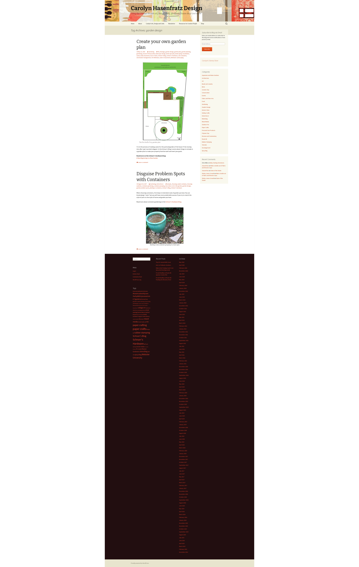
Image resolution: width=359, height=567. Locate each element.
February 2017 (183, 485)
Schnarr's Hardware (172, 55)
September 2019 (183, 407)
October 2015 (183, 529)
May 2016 (181, 508)
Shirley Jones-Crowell (208, 173)
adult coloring (140, 301)
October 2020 (183, 372)
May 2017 (181, 477)
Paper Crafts (205, 127)
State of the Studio (216, 170)
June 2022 (182, 314)
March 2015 (182, 546)
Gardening (151, 52)
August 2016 (182, 503)
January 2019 (182, 424)
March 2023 (182, 300)
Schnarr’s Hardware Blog (173, 202)
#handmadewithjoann (140, 293)
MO (147, 322)
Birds (203, 87)
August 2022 (182, 311)
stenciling (143, 351)
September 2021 (183, 340)
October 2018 (183, 430)
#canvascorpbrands (138, 291)
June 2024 (182, 277)
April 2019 (182, 419)
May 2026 (181, 262)
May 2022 (181, 317)
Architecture (205, 78)
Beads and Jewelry (207, 84)
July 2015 (181, 537)
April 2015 (182, 543)
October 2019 (183, 404)
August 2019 (182, 410)
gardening (139, 54)
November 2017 (183, 459)
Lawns (138, 55)
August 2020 (182, 378)
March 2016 (182, 514)
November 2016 (183, 494)
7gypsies (137, 299)
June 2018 (182, 439)
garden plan (177, 52)
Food (203, 101)
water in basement (165, 57)
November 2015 (183, 526)
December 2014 (183, 552)
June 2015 (182, 540)
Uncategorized (206, 148)
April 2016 (182, 511)
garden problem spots (142, 188)
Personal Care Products (208, 130)
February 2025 (183, 268)
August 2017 (182, 468)
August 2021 (182, 343)
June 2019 (182, 416)
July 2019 (181, 413)
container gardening (147, 186)
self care (146, 344)
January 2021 (182, 364)
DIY (158, 52)
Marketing (205, 119)
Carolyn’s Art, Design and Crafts (155, 24)
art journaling (147, 301)
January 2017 (182, 488)
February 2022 (183, 326)
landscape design (160, 54)
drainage (162, 52)
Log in (134, 271)
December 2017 (183, 456)
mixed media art (142, 322)
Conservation (205, 93)
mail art (147, 312)
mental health (136, 319)
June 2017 (182, 474)
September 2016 (183, 500)
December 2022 (183, 306)
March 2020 (182, 390)
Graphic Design (206, 107)
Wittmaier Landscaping (177, 57)
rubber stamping (142, 332)
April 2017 (182, 479)
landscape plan (170, 54)
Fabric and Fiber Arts (208, 98)
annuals (169, 184)
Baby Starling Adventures (217, 163)
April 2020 (182, 387)
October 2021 (183, 337)
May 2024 (181, 279)
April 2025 (182, 265)
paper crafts (139, 329)
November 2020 (183, 369)
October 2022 (183, 308)
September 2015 (183, 532)
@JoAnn (135, 301)
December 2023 (183, 291)
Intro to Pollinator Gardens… (164, 265)
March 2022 (182, 323)
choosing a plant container (179, 184)
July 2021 (181, 346)
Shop (202, 24)
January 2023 (182, 303)
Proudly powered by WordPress (140, 563)
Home (132, 24)
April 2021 (182, 355)
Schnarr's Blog (162, 55)
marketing (141, 314)
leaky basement (145, 55)
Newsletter (171, 24)
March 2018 (182, 448)
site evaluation (182, 55)
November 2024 (183, 271)
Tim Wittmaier (155, 57)
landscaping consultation (182, 54)
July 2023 (181, 294)
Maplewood (136, 314)
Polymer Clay (205, 133)
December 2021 (183, 332)
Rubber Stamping (207, 142)
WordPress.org (137, 280)
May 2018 (181, 442)
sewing (134, 346)
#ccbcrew (145, 291)
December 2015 (183, 523)
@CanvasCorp (144, 299)
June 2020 (182, 381)
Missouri (141, 319)
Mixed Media (205, 122)
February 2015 (183, 549)
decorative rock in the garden (173, 186)
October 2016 (183, 497)
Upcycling (204, 150)
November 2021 (183, 335)
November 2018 (183, 427)
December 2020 (183, 366)
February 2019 (183, 422)
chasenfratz (205, 166)
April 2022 (182, 320)
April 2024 (182, 282)
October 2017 (183, 462)
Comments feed (137, 277)
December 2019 (183, 398)
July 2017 (181, 471)
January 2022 (182, 329)
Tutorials (204, 145)
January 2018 (182, 453)
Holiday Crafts (206, 113)
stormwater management (143, 57)
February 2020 (183, 393)
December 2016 (183, 491)
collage (140, 308)
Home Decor (160, 184)
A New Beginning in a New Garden (147, 158)
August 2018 (182, 433)
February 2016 (183, 517)
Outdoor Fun (205, 124)
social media (140, 347)
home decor (141, 312)
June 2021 (182, 349)
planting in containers (156, 188)
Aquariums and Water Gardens (210, 75)
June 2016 (182, 506)
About (140, 24)
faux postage (138, 310)
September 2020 (183, 375)
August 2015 (182, 535)
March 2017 (182, 482)
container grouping (159, 186)
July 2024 (181, 274)
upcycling (138, 354)
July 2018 (181, 436)
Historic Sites (205, 110)
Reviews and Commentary (209, 136)
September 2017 (183, 465)
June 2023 (182, 297)
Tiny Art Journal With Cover (163, 262)
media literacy (146, 316)
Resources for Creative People (188, 24)
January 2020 (182, 395)
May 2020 (181, 384)
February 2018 (183, 451)
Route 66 (204, 139)
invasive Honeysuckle (149, 54)
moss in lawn (153, 55)
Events (204, 95)
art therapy (135, 303)
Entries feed (136, 274)
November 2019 (183, 401)
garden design (169, 52)
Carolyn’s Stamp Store (210, 60)
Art (203, 81)
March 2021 (182, 358)
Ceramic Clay (205, 90)
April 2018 (182, 445)
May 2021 (181, 352)
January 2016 (182, 520)
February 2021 (183, 361)
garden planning (186, 52)
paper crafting (140, 325)
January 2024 (182, 288)
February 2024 (183, 285)
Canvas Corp (141, 303)
